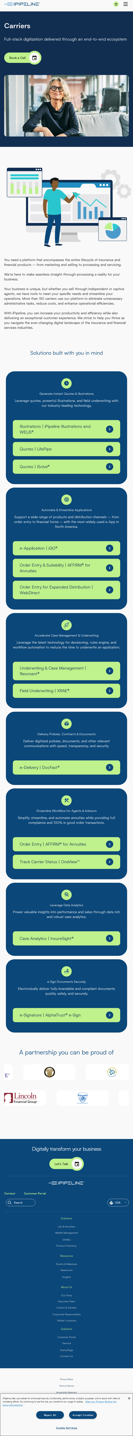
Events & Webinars (66, 1264)
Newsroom (67, 1270)
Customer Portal (35, 1193)
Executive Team (66, 1301)
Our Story (66, 1295)
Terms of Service (66, 1386)
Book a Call (17, 58)
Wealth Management (66, 1232)
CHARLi (66, 1239)
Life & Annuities (66, 1226)
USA (118, 1202)
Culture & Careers (66, 1307)
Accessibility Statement (66, 1392)
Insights (66, 1276)
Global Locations (66, 1320)
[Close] (129, 1398)
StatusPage (66, 1350)
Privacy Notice (66, 1379)
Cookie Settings (66, 1427)
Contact (9, 1193)
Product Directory (66, 1245)
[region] (66, 1414)
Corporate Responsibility (66, 1314)
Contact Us (66, 1356)
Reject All (50, 1414)
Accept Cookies (83, 1414)
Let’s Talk (61, 1164)
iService (66, 1343)
